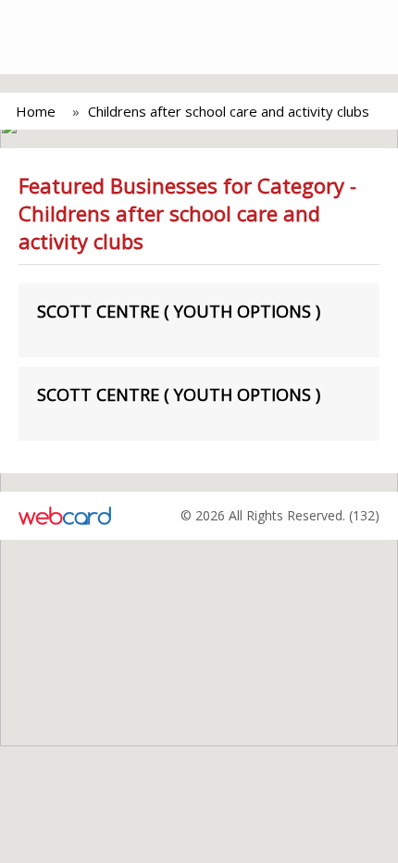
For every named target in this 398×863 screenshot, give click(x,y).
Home (36, 111)
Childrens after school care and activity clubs (228, 111)
